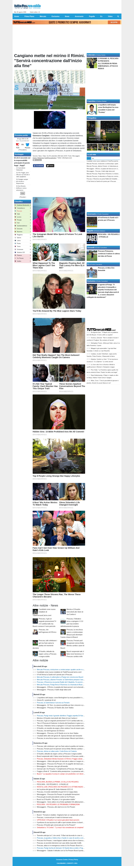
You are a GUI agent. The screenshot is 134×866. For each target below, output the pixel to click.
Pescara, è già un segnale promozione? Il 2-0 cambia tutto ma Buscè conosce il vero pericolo (71, 721)
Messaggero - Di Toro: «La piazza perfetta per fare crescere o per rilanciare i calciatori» (69, 705)
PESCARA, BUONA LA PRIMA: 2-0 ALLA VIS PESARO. (58, 782)
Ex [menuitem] (101, 16)
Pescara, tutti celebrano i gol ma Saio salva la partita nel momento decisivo (64, 746)
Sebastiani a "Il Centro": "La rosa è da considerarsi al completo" (60, 827)
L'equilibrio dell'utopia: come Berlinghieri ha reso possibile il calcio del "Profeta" (66, 698)
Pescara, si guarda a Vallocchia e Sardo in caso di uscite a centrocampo (63, 838)
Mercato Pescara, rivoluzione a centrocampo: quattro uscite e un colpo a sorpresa (67, 669)
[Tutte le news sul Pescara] (27, 6)
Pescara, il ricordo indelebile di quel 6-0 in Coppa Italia (57, 792)
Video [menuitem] (110, 16)
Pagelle (90, 231)
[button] (22, 193)
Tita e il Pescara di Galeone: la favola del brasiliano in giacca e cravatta (63, 723)
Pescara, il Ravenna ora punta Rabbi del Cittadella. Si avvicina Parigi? (63, 682)
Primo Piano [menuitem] (29, 16)
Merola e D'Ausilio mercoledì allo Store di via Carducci (75, 611)
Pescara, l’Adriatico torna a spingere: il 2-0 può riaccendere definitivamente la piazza (68, 726)
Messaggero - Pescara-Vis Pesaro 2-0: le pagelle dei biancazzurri (61, 764)
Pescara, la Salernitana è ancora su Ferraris (53, 703)
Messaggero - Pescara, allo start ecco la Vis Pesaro (56, 807)
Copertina (91, 101)
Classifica (19, 201)
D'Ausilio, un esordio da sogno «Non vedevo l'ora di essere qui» (60, 728)
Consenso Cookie (62, 859)
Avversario (91, 214)
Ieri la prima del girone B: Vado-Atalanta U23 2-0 (55, 789)
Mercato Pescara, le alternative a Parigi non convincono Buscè (60, 677)
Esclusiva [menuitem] (55, 16)
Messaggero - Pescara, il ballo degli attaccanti (54, 690)
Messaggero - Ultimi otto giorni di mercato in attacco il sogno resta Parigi (63, 761)
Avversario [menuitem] (79, 16)
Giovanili (90, 247)
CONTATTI (70, 863)
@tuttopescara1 (67, 158)
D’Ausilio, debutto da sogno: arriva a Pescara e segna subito (47, 654)
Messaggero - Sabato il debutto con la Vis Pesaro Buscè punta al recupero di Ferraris (68, 850)
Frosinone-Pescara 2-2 (97, 140)
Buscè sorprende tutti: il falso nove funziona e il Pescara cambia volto (75, 654)
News (40, 156)
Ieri (93, 158)
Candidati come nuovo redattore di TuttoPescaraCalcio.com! (44, 612)
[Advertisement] (59, 182)
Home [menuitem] (16, 16)
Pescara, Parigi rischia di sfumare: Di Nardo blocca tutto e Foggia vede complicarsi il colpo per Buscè (74, 848)
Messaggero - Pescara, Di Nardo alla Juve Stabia (55, 708)
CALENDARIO (61, 863)
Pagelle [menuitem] (92, 16)
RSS (76, 863)
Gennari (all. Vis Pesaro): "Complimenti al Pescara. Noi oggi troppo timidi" (64, 769)
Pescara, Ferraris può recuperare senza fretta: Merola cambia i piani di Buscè (65, 749)
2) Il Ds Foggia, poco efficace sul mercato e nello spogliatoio (23, 174)
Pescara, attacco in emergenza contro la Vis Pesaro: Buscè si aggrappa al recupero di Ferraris (72, 845)
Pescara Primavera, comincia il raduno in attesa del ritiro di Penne (109, 253)
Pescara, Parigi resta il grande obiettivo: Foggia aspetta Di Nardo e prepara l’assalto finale (70, 716)
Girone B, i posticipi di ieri (46, 700)
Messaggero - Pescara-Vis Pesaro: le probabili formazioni (58, 794)
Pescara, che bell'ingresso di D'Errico (50, 731)
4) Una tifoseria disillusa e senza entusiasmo (21, 188)
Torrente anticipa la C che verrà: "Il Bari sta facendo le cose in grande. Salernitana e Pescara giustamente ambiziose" (80, 835)
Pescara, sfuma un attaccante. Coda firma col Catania (57, 751)
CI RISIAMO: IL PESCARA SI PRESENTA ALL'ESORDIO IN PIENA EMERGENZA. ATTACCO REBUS (108, 63)
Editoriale (91, 55)
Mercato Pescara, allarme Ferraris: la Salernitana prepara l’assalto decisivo (65, 680)
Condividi (39, 165)
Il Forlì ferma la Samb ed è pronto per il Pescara (54, 674)
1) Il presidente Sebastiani (20, 169)
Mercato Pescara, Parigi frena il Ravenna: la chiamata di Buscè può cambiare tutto (67, 685)
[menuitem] (118, 16)
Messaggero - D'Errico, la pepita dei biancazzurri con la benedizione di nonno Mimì (67, 687)
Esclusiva (91, 281)
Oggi (89, 158)
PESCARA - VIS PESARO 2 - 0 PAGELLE (52, 784)
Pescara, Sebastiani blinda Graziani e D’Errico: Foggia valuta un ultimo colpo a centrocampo (71, 759)
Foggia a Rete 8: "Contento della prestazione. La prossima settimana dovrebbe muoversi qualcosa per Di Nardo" (78, 771)
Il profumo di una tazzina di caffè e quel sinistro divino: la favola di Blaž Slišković (66, 822)
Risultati (22, 197)
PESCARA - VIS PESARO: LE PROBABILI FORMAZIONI (58, 804)
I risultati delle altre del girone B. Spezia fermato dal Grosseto (59, 736)
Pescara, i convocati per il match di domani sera (54, 817)
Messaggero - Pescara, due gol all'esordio (52, 766)
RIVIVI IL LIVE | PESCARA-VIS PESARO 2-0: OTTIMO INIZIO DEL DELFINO (65, 787)
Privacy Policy (73, 859)
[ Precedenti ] (23, 150)
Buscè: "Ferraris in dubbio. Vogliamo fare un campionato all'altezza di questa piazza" (68, 815)
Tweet (51, 165)
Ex (88, 264)
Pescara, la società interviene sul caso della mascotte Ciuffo (59, 843)
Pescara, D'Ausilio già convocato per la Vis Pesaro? (56, 825)
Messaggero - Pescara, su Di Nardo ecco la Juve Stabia (57, 733)
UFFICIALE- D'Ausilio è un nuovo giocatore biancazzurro (58, 820)
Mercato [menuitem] (43, 16)
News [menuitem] (67, 16)
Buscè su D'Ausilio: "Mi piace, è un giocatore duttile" (56, 799)
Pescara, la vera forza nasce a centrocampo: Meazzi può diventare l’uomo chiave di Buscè (70, 738)
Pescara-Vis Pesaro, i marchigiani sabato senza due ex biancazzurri (62, 840)
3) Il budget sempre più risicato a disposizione (22, 181)
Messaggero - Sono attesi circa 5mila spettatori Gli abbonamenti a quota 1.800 (66, 802)
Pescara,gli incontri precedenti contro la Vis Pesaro (56, 797)
